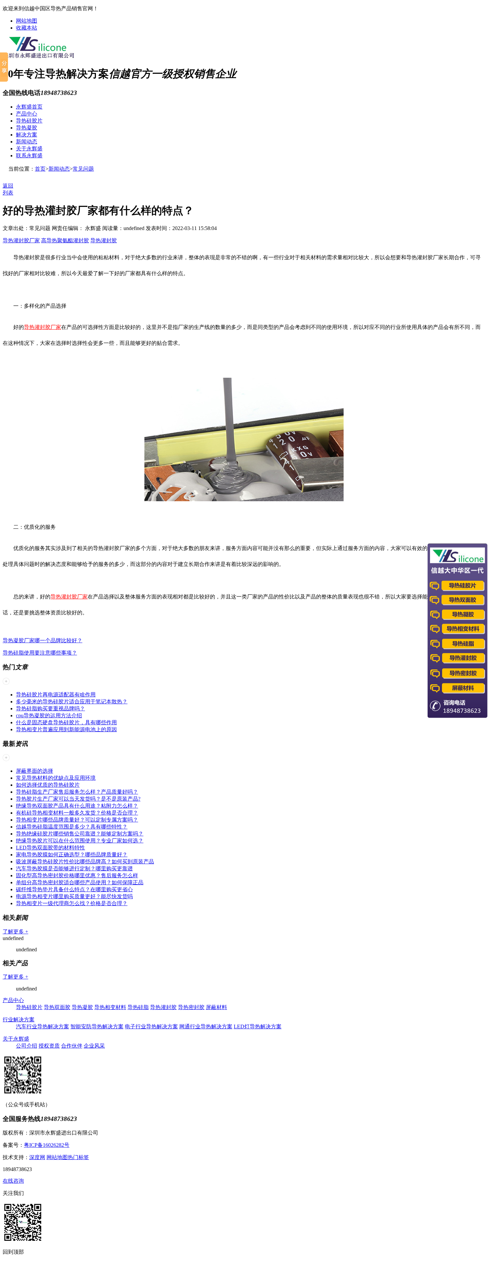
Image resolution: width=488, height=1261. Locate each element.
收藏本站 (26, 28)
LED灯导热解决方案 (258, 1026)
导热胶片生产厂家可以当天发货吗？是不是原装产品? (78, 799)
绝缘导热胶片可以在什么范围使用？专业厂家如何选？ (79, 840)
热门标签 (78, 1157)
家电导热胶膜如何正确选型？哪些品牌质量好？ (71, 854)
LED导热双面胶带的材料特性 (50, 847)
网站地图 (26, 21)
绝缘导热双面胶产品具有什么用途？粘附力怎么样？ (77, 806)
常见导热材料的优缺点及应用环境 (56, 778)
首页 (40, 169)
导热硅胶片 (29, 120)
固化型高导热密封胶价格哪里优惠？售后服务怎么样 (77, 875)
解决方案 (26, 134)
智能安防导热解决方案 (96, 1026)
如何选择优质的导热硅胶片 (48, 785)
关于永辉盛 (29, 148)
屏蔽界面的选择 (34, 771)
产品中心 (26, 114)
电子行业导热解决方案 (151, 1026)
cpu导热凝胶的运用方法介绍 (49, 715)
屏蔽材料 (216, 1007)
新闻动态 (26, 141)
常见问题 (83, 169)
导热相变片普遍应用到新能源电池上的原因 (66, 729)
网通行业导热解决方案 (205, 1026)
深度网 (37, 1157)
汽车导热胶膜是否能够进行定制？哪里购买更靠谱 (74, 868)
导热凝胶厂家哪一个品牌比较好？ (42, 640)
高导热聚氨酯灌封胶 (65, 240)
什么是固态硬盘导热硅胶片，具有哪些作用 (66, 722)
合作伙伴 (71, 1046)
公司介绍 (26, 1046)
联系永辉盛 (29, 155)
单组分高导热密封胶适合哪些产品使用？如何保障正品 (79, 882)
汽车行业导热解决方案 (42, 1026)
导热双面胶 (57, 1007)
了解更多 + (15, 931)
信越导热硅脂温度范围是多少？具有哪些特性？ (71, 826)
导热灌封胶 (103, 240)
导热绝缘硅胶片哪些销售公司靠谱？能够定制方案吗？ (79, 833)
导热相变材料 (110, 1007)
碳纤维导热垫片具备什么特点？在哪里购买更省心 (74, 889)
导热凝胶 (26, 127)
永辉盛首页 (29, 107)
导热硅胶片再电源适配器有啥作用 (56, 694)
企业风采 (94, 1046)
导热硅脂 (138, 1007)
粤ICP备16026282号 (46, 1145)
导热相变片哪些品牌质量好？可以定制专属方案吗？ (77, 820)
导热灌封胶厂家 (21, 240)
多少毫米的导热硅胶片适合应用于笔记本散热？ (71, 701)
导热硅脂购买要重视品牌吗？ (50, 708)
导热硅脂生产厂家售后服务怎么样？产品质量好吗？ (77, 792)
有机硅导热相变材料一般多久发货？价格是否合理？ (77, 813)
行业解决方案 (19, 1019)
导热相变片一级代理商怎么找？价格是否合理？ (71, 903)
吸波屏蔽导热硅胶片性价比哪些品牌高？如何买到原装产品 (85, 861)
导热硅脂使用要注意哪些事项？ (40, 653)
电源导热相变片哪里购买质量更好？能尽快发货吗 (74, 896)
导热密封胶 (191, 1007)
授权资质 (49, 1046)
